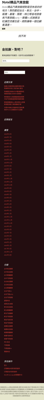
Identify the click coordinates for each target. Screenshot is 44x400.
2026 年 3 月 (7, 150)
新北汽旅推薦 (8, 313)
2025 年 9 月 (7, 166)
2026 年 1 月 (7, 156)
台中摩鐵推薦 (8, 275)
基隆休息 (7, 301)
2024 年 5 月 (7, 201)
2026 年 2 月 (7, 153)
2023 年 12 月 (8, 217)
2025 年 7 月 (7, 169)
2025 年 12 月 (8, 159)
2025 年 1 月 (7, 175)
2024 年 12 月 (8, 179)
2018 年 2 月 (7, 242)
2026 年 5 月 (7, 143)
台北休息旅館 (8, 285)
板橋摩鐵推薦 (8, 332)
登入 (5, 365)
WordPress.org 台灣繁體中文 (13, 375)
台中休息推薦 (8, 269)
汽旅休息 (17, 394)
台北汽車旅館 (8, 297)
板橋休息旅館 (8, 329)
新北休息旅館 (8, 307)
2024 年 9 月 (7, 188)
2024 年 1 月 (7, 214)
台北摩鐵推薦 (8, 288)
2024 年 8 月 (7, 191)
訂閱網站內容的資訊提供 (12, 368)
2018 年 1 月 (7, 245)
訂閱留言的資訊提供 (10, 372)
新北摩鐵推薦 (8, 310)
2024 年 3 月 (7, 207)
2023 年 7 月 (7, 233)
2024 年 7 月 (7, 194)
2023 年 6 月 (7, 236)
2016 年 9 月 (7, 255)
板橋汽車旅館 (8, 339)
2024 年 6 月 (7, 198)
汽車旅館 (7, 345)
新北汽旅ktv (35, 391)
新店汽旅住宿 (8, 320)
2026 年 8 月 (7, 134)
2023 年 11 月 (8, 220)
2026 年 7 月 (7, 137)
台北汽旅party (8, 294)
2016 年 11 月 (8, 252)
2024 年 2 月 (7, 210)
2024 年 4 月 (7, 204)
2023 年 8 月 (7, 229)
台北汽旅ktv (8, 291)
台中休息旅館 (8, 272)
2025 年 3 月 (7, 172)
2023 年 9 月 (7, 226)
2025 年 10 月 (8, 163)
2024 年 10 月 (8, 185)
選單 (3, 29)
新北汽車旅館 (8, 316)
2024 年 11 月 (8, 182)
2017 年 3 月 (7, 249)
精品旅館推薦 (14, 387)
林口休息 (7, 342)
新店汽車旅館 (8, 323)
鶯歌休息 (7, 351)
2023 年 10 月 (8, 223)
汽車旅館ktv (8, 348)
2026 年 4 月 (7, 147)
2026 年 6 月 (7, 140)
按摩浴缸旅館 (8, 304)
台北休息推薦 (8, 281)
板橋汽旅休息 (8, 336)
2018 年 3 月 (7, 239)
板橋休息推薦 (8, 326)
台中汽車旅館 (8, 278)
